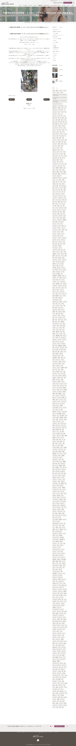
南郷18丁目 (57, 331)
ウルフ (63, 293)
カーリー (58, 239)
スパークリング (55, 229)
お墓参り (60, 513)
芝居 (63, 275)
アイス (58, 191)
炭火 (59, 669)
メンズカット (55, 671)
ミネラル (64, 533)
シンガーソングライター (62, 185)
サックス (54, 655)
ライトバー (59, 475)
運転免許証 (57, 295)
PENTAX (58, 267)
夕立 (57, 587)
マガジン (63, 645)
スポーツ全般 (55, 33)
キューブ (56, 465)
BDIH (63, 525)
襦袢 (53, 307)
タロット (54, 289)
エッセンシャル (59, 617)
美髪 (58, 243)
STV (59, 689)
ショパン (61, 631)
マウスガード (59, 411)
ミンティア (54, 611)
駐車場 (60, 361)
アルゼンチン (58, 603)
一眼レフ (59, 315)
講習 (57, 441)
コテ (59, 203)
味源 (65, 255)
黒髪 (65, 207)
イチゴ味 (54, 447)
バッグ (59, 303)
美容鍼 (63, 509)
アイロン (56, 203)
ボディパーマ (59, 673)
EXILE (65, 493)
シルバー (63, 279)
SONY (54, 569)
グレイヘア (64, 277)
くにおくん (54, 545)
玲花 (53, 187)
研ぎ (53, 375)
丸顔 (63, 427)
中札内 (54, 685)
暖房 (57, 279)
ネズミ (54, 603)
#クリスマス (29, 108)
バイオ (65, 529)
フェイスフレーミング (58, 515)
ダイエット (64, 335)
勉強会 (61, 441)
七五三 (59, 225)
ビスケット (65, 705)
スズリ (64, 573)
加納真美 (65, 591)
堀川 (57, 595)
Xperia (57, 569)
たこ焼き (58, 389)
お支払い (63, 261)
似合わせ (54, 439)
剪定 (53, 469)
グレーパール (58, 477)
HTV (53, 525)
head (57, 627)
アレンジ (58, 223)
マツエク (58, 217)
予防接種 (62, 367)
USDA (60, 527)
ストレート (63, 203)
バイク (61, 295)
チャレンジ (62, 289)
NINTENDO (61, 499)
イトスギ (58, 637)
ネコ (59, 279)
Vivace (64, 629)
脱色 (57, 439)
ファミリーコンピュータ (56, 549)
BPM (63, 635)
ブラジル (64, 565)
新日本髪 (54, 263)
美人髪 (64, 243)
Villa (64, 511)
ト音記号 (58, 619)
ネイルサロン (55, 423)
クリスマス (54, 281)
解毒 (63, 585)
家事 (58, 351)
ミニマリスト (58, 379)
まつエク (54, 217)
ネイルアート (58, 421)
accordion (54, 649)
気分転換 (54, 477)
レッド (56, 475)
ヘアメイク (62, 437)
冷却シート (54, 509)
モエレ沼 (61, 171)
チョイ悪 (59, 671)
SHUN (62, 495)
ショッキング (61, 703)
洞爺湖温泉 (61, 417)
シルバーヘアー (63, 425)
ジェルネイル (58, 365)
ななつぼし (65, 697)
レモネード (54, 701)
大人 (63, 441)
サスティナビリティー (56, 537)
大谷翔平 (62, 639)
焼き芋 (63, 701)
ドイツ (54, 527)
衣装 (64, 305)
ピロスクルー (64, 677)
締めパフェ (60, 311)
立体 (53, 465)
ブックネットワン (61, 693)
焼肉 (61, 213)
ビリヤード (54, 633)
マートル (64, 649)
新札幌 (59, 579)
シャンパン (63, 227)
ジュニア (54, 507)
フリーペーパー (59, 607)
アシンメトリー (57, 359)
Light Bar (63, 475)
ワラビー (64, 617)
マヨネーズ (57, 677)
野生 (53, 445)
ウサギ (54, 199)
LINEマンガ (63, 343)
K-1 (53, 269)
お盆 (53, 513)
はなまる (54, 137)
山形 (61, 331)
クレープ (54, 191)
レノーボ (60, 269)
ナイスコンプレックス (56, 323)
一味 (53, 677)
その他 (54, 60)
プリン (64, 241)
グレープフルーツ (61, 615)
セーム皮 (61, 593)
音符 (59, 623)
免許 (56, 201)
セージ (59, 557)
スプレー (63, 363)
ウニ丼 (66, 415)
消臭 (56, 321)
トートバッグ (60, 573)
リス (56, 445)
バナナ (57, 333)
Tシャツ (57, 403)
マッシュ (60, 293)
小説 (56, 255)
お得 (56, 319)
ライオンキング (62, 347)
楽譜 (57, 623)
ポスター (54, 251)
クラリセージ (63, 557)
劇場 (53, 397)
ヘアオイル (54, 343)
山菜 (59, 483)
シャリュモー (55, 653)
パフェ (54, 305)
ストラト (54, 493)
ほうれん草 (54, 601)
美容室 (57, 90)
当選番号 (57, 467)
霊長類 (61, 565)
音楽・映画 (55, 36)
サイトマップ (56, 732)
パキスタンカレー (60, 581)
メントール (59, 585)
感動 (57, 185)
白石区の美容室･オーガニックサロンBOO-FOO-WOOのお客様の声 (59, 101)
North (60, 183)
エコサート (58, 521)
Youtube (57, 399)
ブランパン (54, 699)
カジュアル (54, 239)
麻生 (53, 473)
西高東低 (56, 657)
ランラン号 (54, 691)
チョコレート (62, 291)
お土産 (56, 443)
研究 (53, 203)
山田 (66, 229)
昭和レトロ (64, 375)
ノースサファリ (55, 449)
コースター (59, 397)
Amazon (59, 481)
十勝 (56, 685)
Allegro (58, 631)
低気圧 (63, 655)
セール (56, 189)
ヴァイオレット (62, 503)
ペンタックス (63, 267)
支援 (55, 211)
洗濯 (56, 351)
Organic (66, 143)
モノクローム (55, 381)
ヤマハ (59, 653)
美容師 (64, 217)
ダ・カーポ (54, 627)
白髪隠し (59, 381)
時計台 (66, 611)
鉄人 (56, 517)
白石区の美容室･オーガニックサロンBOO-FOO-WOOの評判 (59, 98)
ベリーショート (55, 705)
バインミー (54, 683)
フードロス (62, 603)
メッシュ (63, 479)
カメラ (56, 241)
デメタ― (57, 529)
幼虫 (56, 409)
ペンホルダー (55, 481)
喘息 (63, 429)
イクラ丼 (54, 417)
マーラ (65, 601)
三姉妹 (54, 353)
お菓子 (64, 323)
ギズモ (54, 303)
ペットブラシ (61, 383)
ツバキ (62, 265)
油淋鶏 (57, 687)
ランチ (54, 313)
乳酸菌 (61, 405)
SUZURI (54, 403)
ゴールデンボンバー (55, 299)
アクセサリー (64, 237)
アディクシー (55, 479)
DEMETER (61, 529)
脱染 (59, 439)
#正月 (34, 108)
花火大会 (54, 171)
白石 (64, 213)
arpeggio (65, 643)
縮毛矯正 (61, 167)
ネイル (62, 365)
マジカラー (64, 361)
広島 (58, 593)
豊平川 (63, 169)
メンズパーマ (61, 419)
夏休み (56, 513)
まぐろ (65, 181)
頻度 (59, 455)
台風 (53, 657)
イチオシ (60, 525)
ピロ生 (54, 679)
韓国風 (65, 187)
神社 (65, 483)
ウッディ (59, 547)
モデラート (59, 635)
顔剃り (63, 257)
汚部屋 (62, 379)
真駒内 (58, 171)
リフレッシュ (59, 209)
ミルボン (63, 477)
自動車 (59, 201)
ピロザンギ (62, 669)
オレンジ (65, 595)
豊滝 (61, 571)
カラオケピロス (55, 579)
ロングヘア (57, 395)
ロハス (57, 535)
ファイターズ (61, 613)
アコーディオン (63, 647)
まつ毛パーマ (60, 215)
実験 (61, 357)
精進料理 (62, 483)
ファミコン (54, 497)
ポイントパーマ (55, 215)
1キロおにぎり (62, 471)
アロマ (65, 319)
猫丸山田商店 (55, 573)
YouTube (54, 40)
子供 (66, 347)
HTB (57, 583)
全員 (65, 199)
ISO (64, 317)
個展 (53, 341)
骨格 (60, 429)
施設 (58, 211)
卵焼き (58, 137)
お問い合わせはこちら (67, 2)
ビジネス (54, 273)
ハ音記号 (54, 623)
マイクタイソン (61, 587)
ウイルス (58, 385)
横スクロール (55, 577)
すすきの (60, 179)
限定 (57, 325)
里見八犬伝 (54, 411)
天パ (57, 415)
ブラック (61, 453)
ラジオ (62, 689)
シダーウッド (55, 547)
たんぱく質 (54, 629)
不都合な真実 (55, 357)
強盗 (57, 707)
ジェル (63, 421)
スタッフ (58, 92)
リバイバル (59, 681)
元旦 (61, 283)
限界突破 (57, 167)
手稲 (53, 193)
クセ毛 (65, 251)
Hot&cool (63, 413)
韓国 (53, 317)
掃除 (53, 351)
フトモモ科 (58, 651)
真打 (65, 671)
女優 (53, 471)
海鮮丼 (58, 417)
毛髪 (66, 627)
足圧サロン (62, 481)
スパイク (60, 461)
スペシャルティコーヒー (56, 675)
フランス (54, 521)
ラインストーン (61, 449)
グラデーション (60, 197)
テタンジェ (58, 227)
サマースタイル (62, 395)
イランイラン (64, 339)
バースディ (62, 549)
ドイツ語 (54, 625)
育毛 (57, 151)
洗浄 (61, 249)
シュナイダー (55, 557)
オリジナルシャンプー (56, 663)
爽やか (54, 365)
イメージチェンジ (55, 163)
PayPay (54, 261)
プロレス (54, 58)
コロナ (54, 329)
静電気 (63, 451)
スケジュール (60, 705)
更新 (61, 201)
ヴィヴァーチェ (59, 629)
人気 (61, 373)
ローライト (62, 609)
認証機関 (60, 519)
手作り (57, 337)
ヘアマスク (62, 193)
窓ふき (65, 349)
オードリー (54, 325)
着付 (65, 141)
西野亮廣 (62, 321)
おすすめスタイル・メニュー (58, 35)
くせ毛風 (63, 673)
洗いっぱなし (55, 681)
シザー (54, 167)
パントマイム (55, 593)
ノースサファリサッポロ (56, 571)
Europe (54, 581)
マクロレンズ (60, 317)
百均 (53, 157)
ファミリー (62, 309)
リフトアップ (55, 315)
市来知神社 (57, 283)
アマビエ (62, 359)
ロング (63, 329)
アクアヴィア (55, 491)
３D (57, 277)
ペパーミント (55, 585)
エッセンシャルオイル (58, 531)
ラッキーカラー (55, 309)
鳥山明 (58, 503)
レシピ (59, 373)
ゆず (63, 567)
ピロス (58, 485)
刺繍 (57, 265)
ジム (56, 141)
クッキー (54, 707)
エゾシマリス (55, 635)
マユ (61, 205)
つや (62, 439)
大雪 (53, 669)
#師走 (25, 108)
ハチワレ (54, 659)
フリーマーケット (55, 361)
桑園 (53, 555)
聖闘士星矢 (54, 559)
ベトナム (62, 683)
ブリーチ (54, 147)
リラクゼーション (60, 319)
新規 (63, 199)
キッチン (59, 517)
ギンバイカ (54, 651)
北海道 (54, 181)
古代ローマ (60, 533)
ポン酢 (66, 675)
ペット (65, 507)
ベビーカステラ (55, 615)
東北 (63, 331)
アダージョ (62, 637)
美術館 (54, 393)
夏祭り (63, 179)
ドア (57, 453)
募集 (58, 235)
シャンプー (64, 269)
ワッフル (65, 687)
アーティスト (57, 341)
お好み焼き (65, 389)
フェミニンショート (58, 427)
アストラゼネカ (55, 599)
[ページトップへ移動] (67, 726)
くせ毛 (61, 251)
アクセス (61, 92)
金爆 (60, 299)
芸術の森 (64, 391)
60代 (65, 385)
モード (65, 399)
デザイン (58, 251)
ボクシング (54, 233)
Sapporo (62, 143)
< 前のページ (11, 99)
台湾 (64, 333)
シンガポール (55, 285)
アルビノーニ (58, 639)
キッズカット (58, 425)
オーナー (60, 229)
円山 (65, 427)
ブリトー (62, 675)
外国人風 (60, 245)
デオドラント (63, 553)
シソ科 (63, 625)
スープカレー (55, 373)
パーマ (61, 151)
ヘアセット (60, 127)
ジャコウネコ (65, 589)
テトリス (56, 563)
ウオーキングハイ (57, 469)
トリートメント (55, 195)
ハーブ (66, 625)
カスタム (62, 253)
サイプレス (54, 637)
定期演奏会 (64, 219)
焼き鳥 (56, 669)
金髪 (64, 663)
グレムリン (65, 301)
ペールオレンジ (55, 591)
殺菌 (53, 321)
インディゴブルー (60, 307)
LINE (56, 345)
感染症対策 (54, 661)
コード (54, 645)
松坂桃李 (57, 541)
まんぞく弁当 (57, 471)
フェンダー (62, 491)
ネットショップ (64, 401)
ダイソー (54, 371)
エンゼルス (54, 641)
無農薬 (57, 561)
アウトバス (58, 343)
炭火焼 (59, 697)
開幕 (53, 443)
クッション (54, 227)
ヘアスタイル (55, 235)
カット (63, 163)
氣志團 (66, 683)
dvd (55, 397)
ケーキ (65, 351)
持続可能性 (62, 537)
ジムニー (58, 253)
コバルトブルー (59, 219)
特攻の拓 (64, 621)
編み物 (63, 397)
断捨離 (54, 379)
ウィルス (57, 329)
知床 (57, 691)
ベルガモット (55, 553)
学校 (56, 311)
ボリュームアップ (63, 173)
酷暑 (56, 173)
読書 (57, 349)
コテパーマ (54, 391)
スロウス (58, 231)
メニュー (54, 92)
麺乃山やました (55, 647)
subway (62, 159)
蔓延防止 (64, 345)
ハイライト (59, 479)
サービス (65, 90)
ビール (57, 643)
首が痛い (61, 301)
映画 (56, 303)
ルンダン (58, 683)
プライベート (55, 53)
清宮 (65, 377)
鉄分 (57, 601)
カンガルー (54, 619)
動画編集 (60, 393)
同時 (56, 257)
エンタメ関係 (55, 42)
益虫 (60, 157)
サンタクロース (62, 281)
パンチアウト (55, 589)
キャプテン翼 (61, 555)
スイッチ (54, 179)
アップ (65, 195)
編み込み (60, 451)
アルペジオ (60, 643)
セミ (59, 409)
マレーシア (64, 285)
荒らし (63, 707)
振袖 (53, 295)
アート (61, 305)
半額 (53, 189)
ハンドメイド (64, 665)
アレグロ (54, 631)
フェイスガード (64, 411)
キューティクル (62, 627)
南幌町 (54, 561)
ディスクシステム (55, 499)
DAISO (62, 369)
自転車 (59, 143)
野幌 (56, 393)
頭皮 (57, 161)
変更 (53, 201)
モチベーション (62, 403)
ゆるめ (65, 419)
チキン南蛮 (62, 695)
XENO (65, 499)
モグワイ (61, 493)
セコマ (54, 169)
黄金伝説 (58, 559)
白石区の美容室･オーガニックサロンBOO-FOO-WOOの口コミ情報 (59, 95)
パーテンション (62, 659)
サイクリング (55, 143)
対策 (60, 329)
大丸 (61, 323)
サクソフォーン (63, 653)
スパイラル (57, 187)
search (57, 153)
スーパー (60, 407)
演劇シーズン (55, 695)
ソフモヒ (63, 271)
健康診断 (64, 461)
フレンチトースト (55, 247)
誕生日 (64, 211)
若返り (62, 313)
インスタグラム (55, 689)
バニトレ (54, 349)
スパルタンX (60, 575)
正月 (59, 287)
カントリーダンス (61, 221)
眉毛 (55, 205)
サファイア (61, 601)
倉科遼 (59, 645)
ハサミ (64, 165)
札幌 (63, 137)
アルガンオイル (57, 193)
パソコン (63, 393)
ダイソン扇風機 (59, 413)
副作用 (66, 367)
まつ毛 (65, 215)
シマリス (63, 633)
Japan (57, 183)
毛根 (59, 249)
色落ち (63, 513)
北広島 (54, 425)
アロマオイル (55, 339)
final (56, 581)
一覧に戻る (29, 99)
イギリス (61, 523)
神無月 (60, 561)
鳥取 (53, 347)
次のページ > (46, 99)
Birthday (58, 213)
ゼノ (53, 501)
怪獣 (61, 409)
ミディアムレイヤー (55, 489)
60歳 (53, 319)
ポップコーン (60, 685)
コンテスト (54, 219)
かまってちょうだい (55, 301)
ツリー (58, 281)
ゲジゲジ (63, 157)
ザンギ (65, 641)
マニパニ (58, 147)
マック (54, 395)
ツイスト (61, 187)
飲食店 (59, 141)
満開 (63, 681)
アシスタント (63, 239)
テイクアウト (55, 697)
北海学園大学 (55, 275)
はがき (62, 473)
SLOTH (62, 231)
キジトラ (64, 657)
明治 (56, 293)
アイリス (54, 291)
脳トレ (59, 463)
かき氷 (65, 189)
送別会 (63, 435)
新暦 (56, 313)
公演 (62, 141)
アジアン (64, 295)
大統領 (59, 357)
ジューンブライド (55, 127)
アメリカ (63, 527)
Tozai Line (58, 159)
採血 (53, 463)
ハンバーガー (62, 699)
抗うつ (59, 553)
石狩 (62, 191)
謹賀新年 (58, 661)
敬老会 (64, 311)
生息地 (56, 451)
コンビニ (57, 169)
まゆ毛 (58, 205)
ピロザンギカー (60, 577)
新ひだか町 (62, 605)
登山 (63, 443)
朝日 (65, 585)
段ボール (60, 387)
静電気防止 (54, 453)
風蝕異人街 (54, 253)
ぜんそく (54, 431)
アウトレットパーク (63, 423)
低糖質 (58, 699)
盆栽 (63, 467)
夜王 (56, 645)
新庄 (65, 613)
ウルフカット (64, 259)
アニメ (61, 371)
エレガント (62, 385)
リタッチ (54, 665)
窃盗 (59, 707)
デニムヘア (60, 443)
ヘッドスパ (61, 153)
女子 (60, 489)
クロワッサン (61, 687)
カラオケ (54, 485)
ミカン (54, 597)
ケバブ (65, 667)
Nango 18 (54, 159)
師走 (60, 655)
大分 (61, 273)
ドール (54, 335)
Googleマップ (59, 175)
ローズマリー (55, 543)
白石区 (54, 90)
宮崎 (58, 695)
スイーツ (58, 291)
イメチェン (61, 161)
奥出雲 (59, 599)
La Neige (61, 351)
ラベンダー (59, 339)
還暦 (65, 253)
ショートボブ (55, 401)
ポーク (65, 599)
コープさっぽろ (55, 483)
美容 (64, 373)
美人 (61, 243)
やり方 (56, 375)
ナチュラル (54, 175)
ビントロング (60, 589)
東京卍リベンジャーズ (58, 621)
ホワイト (65, 453)
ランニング (58, 233)
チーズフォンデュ (55, 667)
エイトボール (59, 633)
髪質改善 (63, 487)
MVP (58, 641)
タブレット (58, 611)
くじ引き (60, 327)
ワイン (65, 167)
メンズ (58, 263)
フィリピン (60, 333)
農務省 (54, 529)
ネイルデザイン (59, 391)
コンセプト (60, 90)
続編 (64, 371)
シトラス (57, 597)
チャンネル (61, 399)
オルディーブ (60, 591)
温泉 (64, 153)
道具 (61, 165)
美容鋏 (65, 593)
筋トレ (54, 141)
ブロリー (54, 503)
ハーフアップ (55, 197)
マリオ (61, 543)
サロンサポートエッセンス (56, 355)
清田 (53, 257)
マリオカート (65, 177)
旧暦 (59, 313)
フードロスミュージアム (56, 605)
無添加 (57, 527)
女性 (53, 427)
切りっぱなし (55, 487)
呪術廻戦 (60, 465)
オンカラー (54, 441)
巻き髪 (54, 331)
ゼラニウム (61, 545)
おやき (54, 693)
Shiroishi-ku (59, 257)
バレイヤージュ (55, 245)
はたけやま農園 (63, 559)
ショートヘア (55, 165)
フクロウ (64, 151)
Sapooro (63, 183)
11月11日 (65, 619)
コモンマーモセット (55, 565)
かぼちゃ (60, 567)
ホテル (54, 419)
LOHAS (54, 535)
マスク (54, 337)
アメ (55, 387)
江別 (66, 693)
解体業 (54, 255)
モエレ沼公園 (62, 415)
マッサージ (54, 209)
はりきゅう (58, 509)
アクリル (58, 659)
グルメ (54, 56)
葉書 (65, 473)
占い (65, 287)
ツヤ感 (65, 127)
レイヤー (60, 459)
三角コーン (60, 457)
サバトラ (60, 657)
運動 (61, 335)
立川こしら (54, 673)
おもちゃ (54, 421)
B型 (53, 211)
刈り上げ (54, 265)
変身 (65, 163)
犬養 (58, 445)
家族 (59, 309)
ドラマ (56, 317)
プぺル (59, 321)
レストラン (64, 407)
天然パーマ (54, 415)
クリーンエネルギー (55, 539)
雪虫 (53, 451)
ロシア (60, 563)
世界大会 (63, 563)
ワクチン (58, 367)
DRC (60, 169)
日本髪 (63, 225)
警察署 (54, 399)
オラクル (62, 287)
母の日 (59, 363)
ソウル (54, 687)
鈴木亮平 (61, 541)
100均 (57, 383)
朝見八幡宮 (58, 273)
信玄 (59, 647)
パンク (57, 207)
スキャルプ (54, 161)
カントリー (54, 223)
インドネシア (60, 285)
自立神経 (57, 429)
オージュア (64, 489)
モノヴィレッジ (59, 665)
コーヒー (60, 247)
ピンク (61, 467)
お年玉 (54, 467)
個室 (64, 433)
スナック (58, 437)
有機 (64, 523)
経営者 (63, 229)
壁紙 (56, 157)
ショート (65, 201)
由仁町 (54, 703)
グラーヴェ (61, 641)
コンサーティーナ (59, 649)
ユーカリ (63, 561)
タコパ (61, 389)
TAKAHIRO (58, 495)
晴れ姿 (57, 419)
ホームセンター (55, 459)
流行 (62, 679)
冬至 (57, 567)
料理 (53, 297)
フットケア (64, 209)
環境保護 (60, 535)
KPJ (60, 677)
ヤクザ (54, 541)
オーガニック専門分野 (57, 38)
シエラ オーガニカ (62, 325)
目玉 (56, 181)
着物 (56, 307)
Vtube (53, 517)
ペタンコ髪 (64, 283)
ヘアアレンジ (60, 195)
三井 (58, 423)
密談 (60, 137)
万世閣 (65, 417)
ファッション (55, 49)
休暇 (61, 349)
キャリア (58, 289)
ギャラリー (62, 341)
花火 (62, 507)
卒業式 (56, 297)
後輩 (61, 217)
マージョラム (58, 625)
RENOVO (56, 269)
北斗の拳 (61, 445)
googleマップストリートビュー (57, 177)
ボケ (58, 543)
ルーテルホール (55, 225)
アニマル (54, 153)
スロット (61, 447)
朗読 (61, 223)
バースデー (54, 213)
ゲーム (54, 44)
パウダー (54, 383)
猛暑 (53, 173)
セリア (66, 383)
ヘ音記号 (63, 623)
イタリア (54, 327)
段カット (60, 259)
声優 (64, 583)
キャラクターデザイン (56, 609)
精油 (53, 531)
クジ (57, 327)
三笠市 (54, 283)
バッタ (54, 409)
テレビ (56, 525)
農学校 (54, 613)
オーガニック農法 (55, 519)
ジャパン (58, 493)
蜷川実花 (64, 387)
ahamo (62, 611)
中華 (56, 369)
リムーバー (54, 367)
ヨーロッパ (64, 519)
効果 (64, 543)
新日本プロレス (63, 505)
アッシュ (63, 233)
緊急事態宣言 (60, 345)
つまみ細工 (54, 267)
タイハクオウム (55, 575)
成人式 (54, 271)
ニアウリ (54, 567)
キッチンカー (58, 507)
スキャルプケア (55, 249)
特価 (59, 189)
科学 (64, 357)
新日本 (63, 431)
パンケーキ (57, 305)
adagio (53, 639)
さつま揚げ (60, 595)
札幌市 (57, 613)
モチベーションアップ (56, 405)
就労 (61, 211)
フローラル (54, 617)
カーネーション (55, 363)
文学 (59, 255)
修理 (63, 205)
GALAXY (60, 569)
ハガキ (59, 473)
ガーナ (54, 293)
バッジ (58, 431)
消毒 (62, 355)
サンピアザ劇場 (58, 679)
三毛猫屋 (54, 583)
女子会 (63, 303)
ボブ (59, 163)
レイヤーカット (55, 259)
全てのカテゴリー (56, 29)
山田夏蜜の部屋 (56, 47)
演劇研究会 (59, 275)
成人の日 (61, 663)
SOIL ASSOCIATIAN (56, 523)
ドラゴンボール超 (63, 501)
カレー (59, 369)
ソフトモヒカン (58, 271)
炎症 (53, 563)
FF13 (58, 701)
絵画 (61, 433)
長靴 (57, 461)
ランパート (60, 583)
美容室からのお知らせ (11, 95)
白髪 (56, 243)
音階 (61, 619)
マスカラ (63, 381)
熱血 (57, 545)
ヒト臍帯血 (62, 455)
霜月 (53, 621)
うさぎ (65, 197)
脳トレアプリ (63, 463)
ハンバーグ (54, 231)
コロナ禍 (54, 385)
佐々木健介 (58, 433)
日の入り (54, 587)
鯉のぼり (57, 353)
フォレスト (60, 241)
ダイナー (54, 389)
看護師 (54, 311)
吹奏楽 (56, 221)
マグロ (61, 181)
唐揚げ (54, 643)
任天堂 (58, 497)
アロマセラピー (63, 337)
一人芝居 (54, 185)
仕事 (58, 165)
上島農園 (54, 607)
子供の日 (61, 353)
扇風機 (65, 171)
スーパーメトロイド (60, 551)
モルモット (59, 199)
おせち (54, 287)
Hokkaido (54, 183)
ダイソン (54, 413)
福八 (53, 369)
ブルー (61, 147)
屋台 (64, 685)
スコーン (59, 401)
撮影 (53, 241)
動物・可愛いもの (56, 51)
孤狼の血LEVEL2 (62, 539)
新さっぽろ (61, 485)
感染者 (54, 333)
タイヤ (54, 207)
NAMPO (56, 555)
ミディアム (59, 487)
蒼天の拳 (58, 447)
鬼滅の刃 (58, 371)
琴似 (60, 701)
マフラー (54, 595)
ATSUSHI (54, 495)
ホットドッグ (61, 667)
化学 (53, 359)
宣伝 (63, 459)
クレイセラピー (55, 533)
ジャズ (58, 655)
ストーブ (54, 279)
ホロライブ (64, 515)
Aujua (58, 491)
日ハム (62, 377)
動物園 (65, 447)
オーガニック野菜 (55, 407)
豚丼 (61, 697)
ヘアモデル (54, 277)
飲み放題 (54, 437)
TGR (64, 249)
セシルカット (64, 469)
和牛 (62, 599)
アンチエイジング (55, 457)
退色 (53, 515)
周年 (63, 327)
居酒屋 (66, 435)
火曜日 (57, 693)
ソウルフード (64, 579)
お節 (56, 287)
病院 (56, 463)
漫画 (53, 345)
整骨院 (54, 429)
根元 (53, 243)
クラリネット (64, 651)
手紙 (56, 473)
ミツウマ (54, 461)
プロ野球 (58, 377)
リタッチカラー (55, 455)
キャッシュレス (58, 261)
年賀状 (64, 465)
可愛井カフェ (62, 691)
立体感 (61, 277)
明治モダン (54, 377)
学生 (53, 221)
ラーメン (62, 255)
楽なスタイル (60, 297)
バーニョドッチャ (59, 511)
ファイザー (61, 597)
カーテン (54, 435)
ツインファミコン (63, 497)
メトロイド (54, 551)
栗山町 (57, 703)
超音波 (65, 703)
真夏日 (59, 173)
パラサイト (63, 315)
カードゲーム (57, 501)
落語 (62, 671)
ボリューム (54, 151)
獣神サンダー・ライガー (56, 505)
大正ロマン (60, 375)
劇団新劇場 (57, 335)
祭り (61, 189)
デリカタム (54, 511)
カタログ (61, 235)
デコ (64, 449)
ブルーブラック (61, 207)
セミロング (57, 347)
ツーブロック (62, 263)
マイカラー (59, 237)
